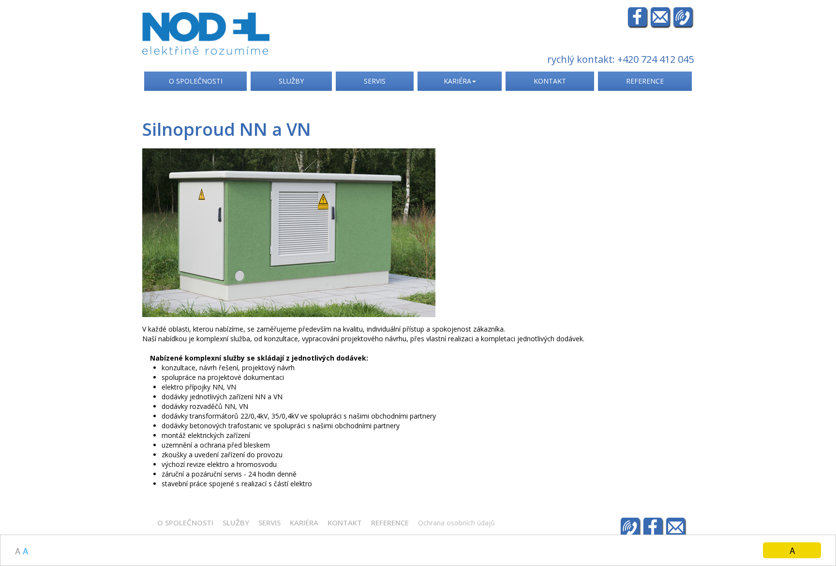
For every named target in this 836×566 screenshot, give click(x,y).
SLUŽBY (291, 81)
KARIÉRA (457, 81)
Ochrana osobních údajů (456, 522)
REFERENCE (645, 81)
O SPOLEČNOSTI (196, 81)
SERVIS (375, 81)
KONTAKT (550, 81)
